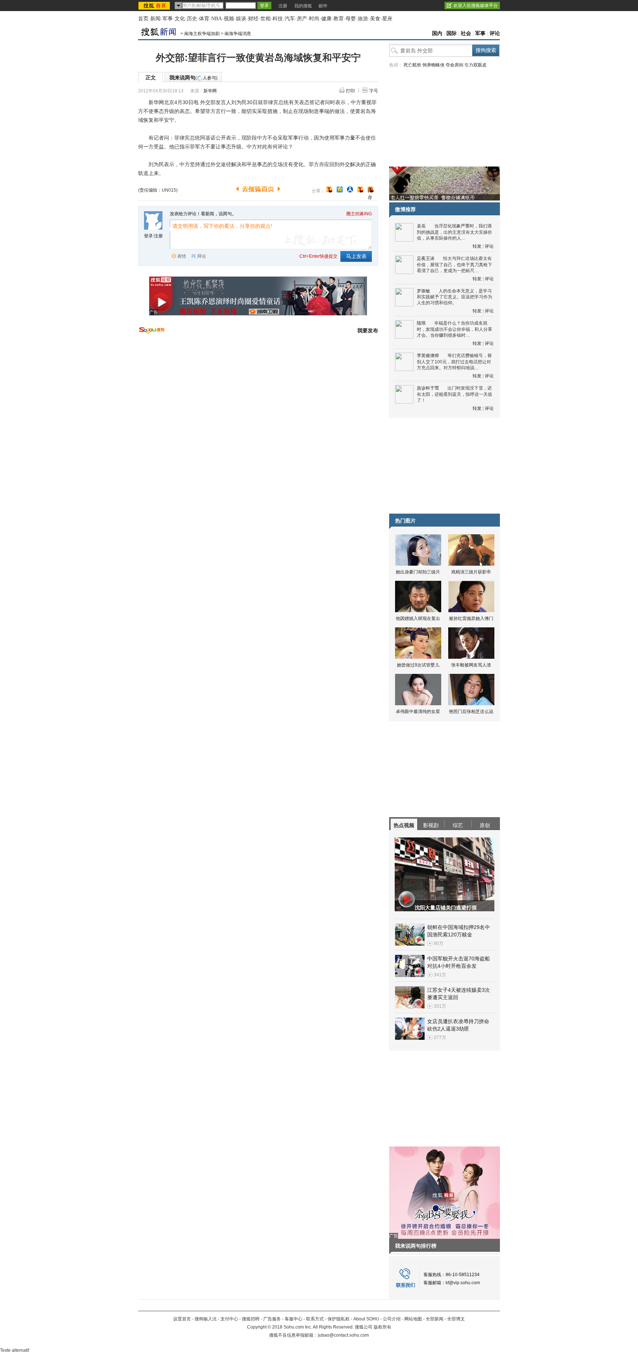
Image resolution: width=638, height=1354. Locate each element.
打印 (350, 90)
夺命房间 (454, 65)
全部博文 (456, 1319)
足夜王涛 (426, 258)
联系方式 (315, 1319)
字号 (373, 90)
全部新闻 (434, 1319)
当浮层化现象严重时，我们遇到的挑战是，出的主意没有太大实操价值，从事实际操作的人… (454, 232)
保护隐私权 (338, 1319)
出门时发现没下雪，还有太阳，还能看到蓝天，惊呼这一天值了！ (454, 394)
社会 (466, 33)
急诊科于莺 (428, 388)
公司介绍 (392, 1319)
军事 (167, 18)
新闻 (155, 18)
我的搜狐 (303, 5)
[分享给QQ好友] (340, 189)
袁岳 (421, 226)
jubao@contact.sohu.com (343, 1335)
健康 (326, 18)
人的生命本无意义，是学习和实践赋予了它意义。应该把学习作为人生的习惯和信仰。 (454, 297)
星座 (387, 18)
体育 (204, 18)
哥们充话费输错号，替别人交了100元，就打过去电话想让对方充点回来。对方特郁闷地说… (454, 361)
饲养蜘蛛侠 (433, 65)
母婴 (351, 18)
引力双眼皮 (475, 65)
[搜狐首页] (154, 5)
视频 (229, 18)
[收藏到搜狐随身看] (360, 189)
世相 (265, 18)
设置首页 (182, 1319)
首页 (143, 18)
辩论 (201, 256)
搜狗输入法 (206, 1319)
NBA (216, 18)
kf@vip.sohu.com (463, 1282)
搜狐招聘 (251, 1319)
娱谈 (241, 18)
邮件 (323, 5)
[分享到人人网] (350, 189)
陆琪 (421, 323)
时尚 (314, 18)
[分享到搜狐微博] (329, 189)
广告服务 (272, 1319)
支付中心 (229, 1319)
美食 (375, 18)
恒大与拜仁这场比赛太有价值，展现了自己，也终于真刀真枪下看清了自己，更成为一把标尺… (454, 264)
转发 (477, 246)
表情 (181, 256)
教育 (338, 18)
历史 (192, 18)
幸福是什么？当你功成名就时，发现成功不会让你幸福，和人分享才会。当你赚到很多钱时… (454, 329)
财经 (253, 18)
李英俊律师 (428, 355)
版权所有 (382, 1327)
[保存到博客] (370, 190)
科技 (277, 18)
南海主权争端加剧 (202, 33)
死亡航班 (412, 65)
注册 (282, 5)
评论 (495, 33)
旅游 (363, 18)
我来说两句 (193, 77)
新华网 (210, 90)
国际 (451, 33)
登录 (148, 236)
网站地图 (413, 1319)
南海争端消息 (237, 33)
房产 (302, 18)
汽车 (290, 18)
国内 (437, 33)
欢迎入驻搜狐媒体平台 (475, 5)
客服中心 (293, 1319)
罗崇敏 (423, 291)
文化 (180, 18)
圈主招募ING (359, 213)
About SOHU (366, 1319)
